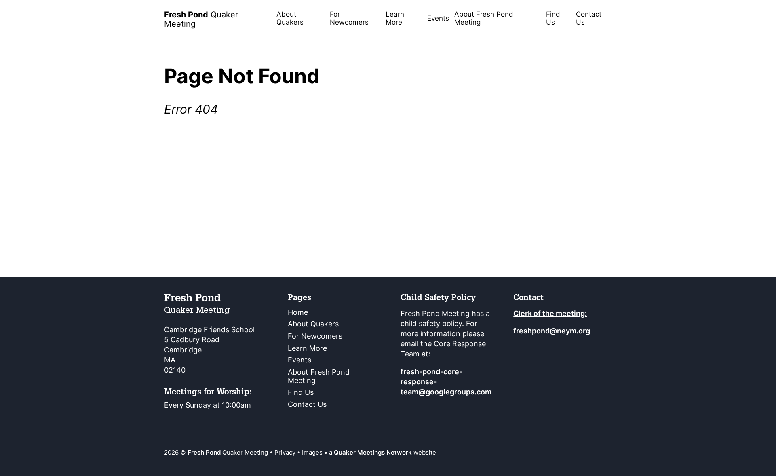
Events (438, 18)
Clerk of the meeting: (550, 313)
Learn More (395, 18)
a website (382, 452)
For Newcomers (349, 18)
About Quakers (290, 18)
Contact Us (588, 18)
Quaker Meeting (201, 19)
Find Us (553, 18)
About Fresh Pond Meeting (483, 18)
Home (298, 312)
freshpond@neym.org (551, 330)
